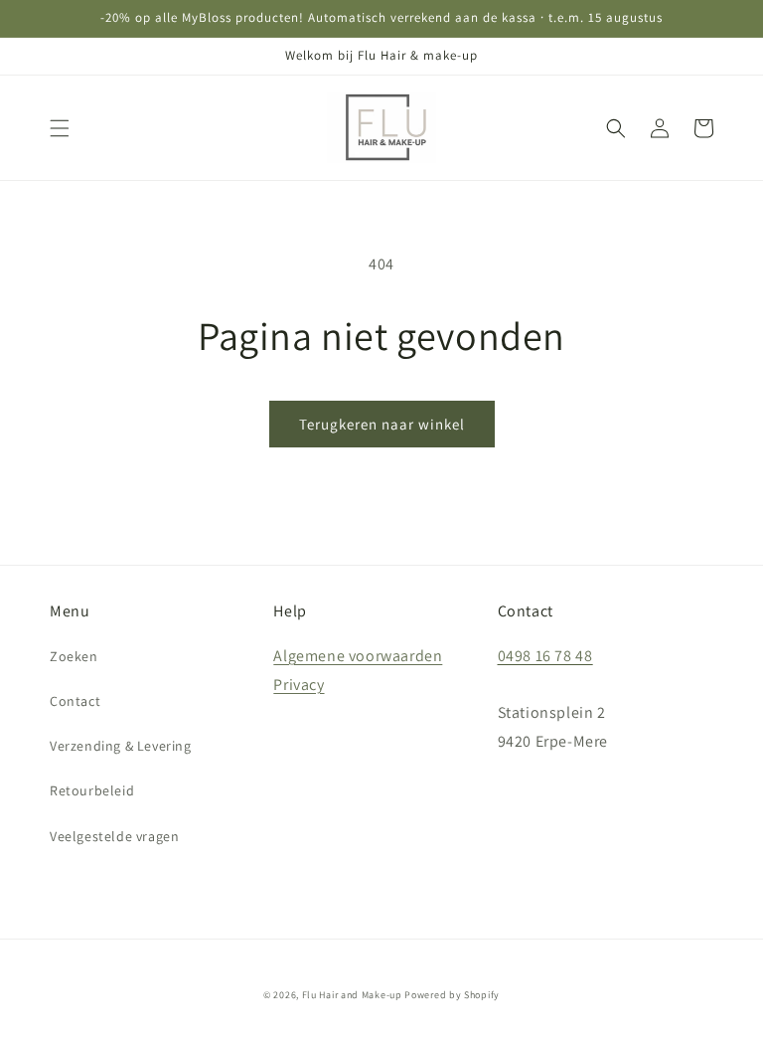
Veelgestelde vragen (114, 836)
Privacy (298, 684)
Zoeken (74, 656)
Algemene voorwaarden (357, 655)
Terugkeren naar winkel (382, 424)
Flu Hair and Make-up (352, 994)
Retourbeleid (92, 790)
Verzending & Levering (121, 746)
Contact (75, 701)
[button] (59, 128)
